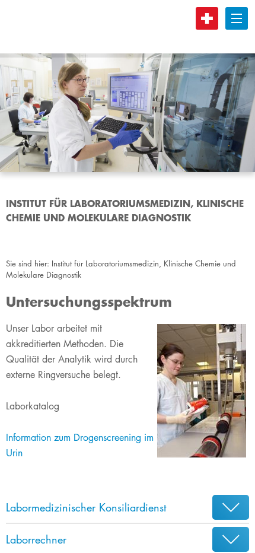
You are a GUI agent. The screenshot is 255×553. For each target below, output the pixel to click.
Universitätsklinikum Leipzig (118, 26)
